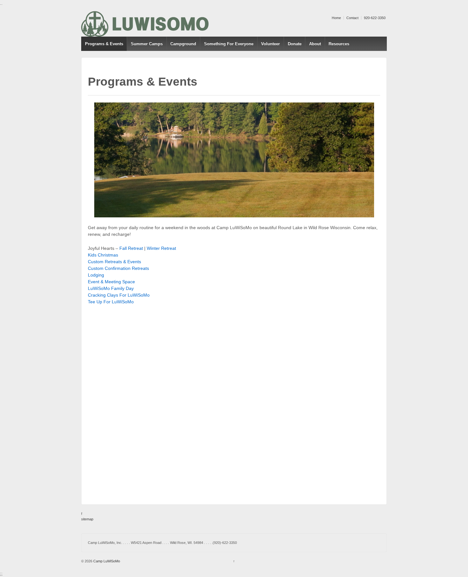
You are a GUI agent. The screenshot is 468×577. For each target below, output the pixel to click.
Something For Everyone (228, 43)
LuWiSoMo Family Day (111, 288)
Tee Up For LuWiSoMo (111, 301)
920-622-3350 (375, 18)
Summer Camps (147, 43)
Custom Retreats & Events (114, 261)
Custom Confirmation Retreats (118, 268)
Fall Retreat (131, 248)
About (315, 43)
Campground (183, 43)
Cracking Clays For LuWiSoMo (119, 295)
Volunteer (270, 43)
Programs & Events (104, 43)
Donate (294, 43)
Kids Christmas (103, 254)
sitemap (87, 519)
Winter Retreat (161, 248)
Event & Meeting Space (111, 281)
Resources (339, 43)
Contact (352, 18)
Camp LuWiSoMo (106, 561)
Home (336, 18)
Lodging (96, 275)
